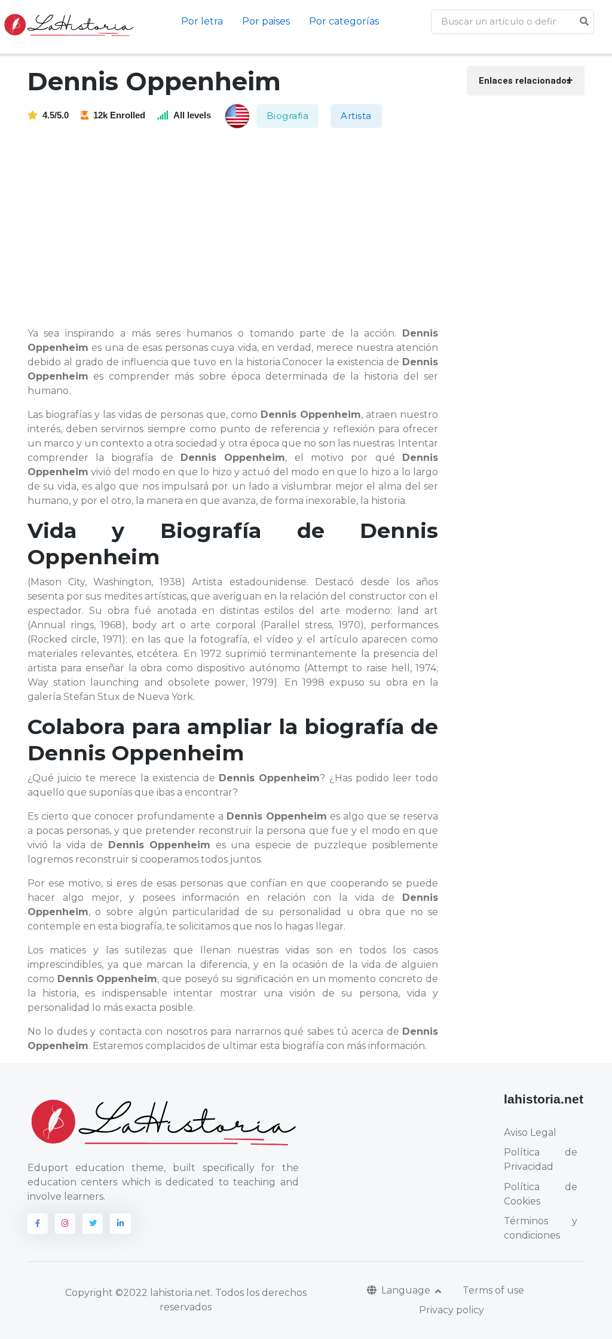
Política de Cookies (540, 1194)
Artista (356, 115)
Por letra (202, 21)
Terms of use (493, 1290)
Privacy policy (451, 1310)
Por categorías (344, 21)
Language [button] (407, 1290)
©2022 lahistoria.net (163, 1292)
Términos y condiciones (540, 1228)
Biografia (288, 115)
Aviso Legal (530, 1132)
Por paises (266, 21)
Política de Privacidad (540, 1159)
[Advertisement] (239, 228)
